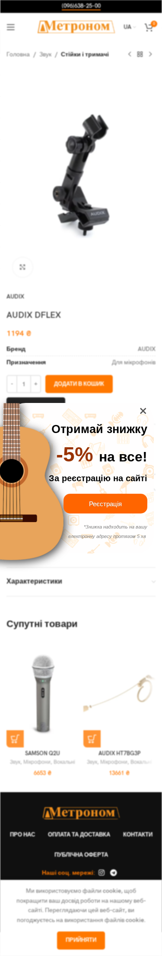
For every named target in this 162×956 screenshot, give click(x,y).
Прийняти (81, 940)
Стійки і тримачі (85, 54)
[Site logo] (76, 26)
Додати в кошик (79, 384)
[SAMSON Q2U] (42, 693)
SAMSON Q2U (42, 753)
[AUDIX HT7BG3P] (119, 693)
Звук (45, 54)
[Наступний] (150, 54)
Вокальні (64, 762)
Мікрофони (37, 762)
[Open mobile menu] (10, 27)
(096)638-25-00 (81, 6)
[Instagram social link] (101, 873)
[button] (15, 738)
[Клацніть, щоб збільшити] (22, 267)
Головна (18, 54)
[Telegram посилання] (114, 873)
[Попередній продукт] (129, 54)
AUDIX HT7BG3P (119, 753)
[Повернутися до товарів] (140, 54)
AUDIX (15, 296)
